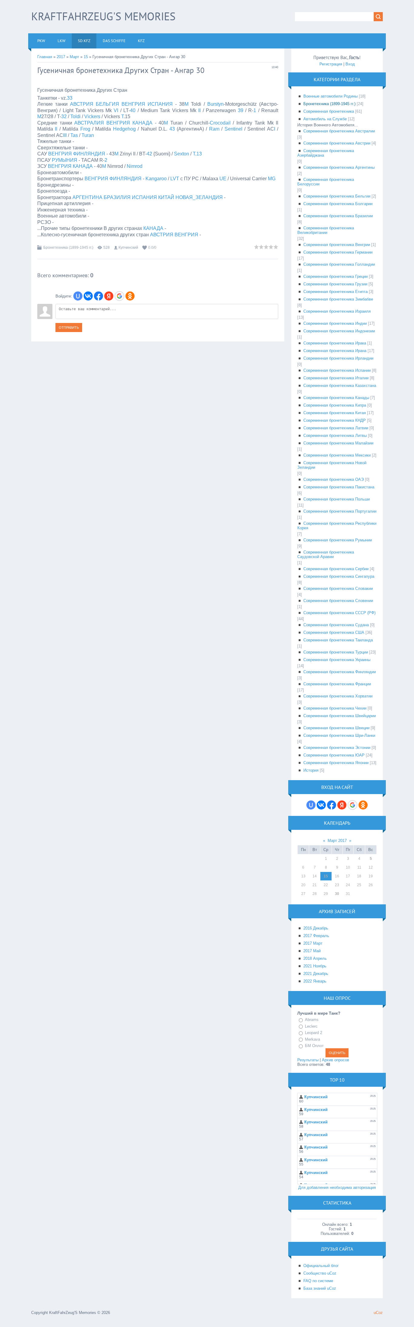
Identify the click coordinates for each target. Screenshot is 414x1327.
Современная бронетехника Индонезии (339, 331)
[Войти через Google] (119, 296)
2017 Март (312, 943)
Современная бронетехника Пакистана (338, 487)
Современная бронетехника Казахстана (339, 385)
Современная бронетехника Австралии (339, 131)
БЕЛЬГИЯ (107, 104)
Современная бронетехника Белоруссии (325, 181)
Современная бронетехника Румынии (337, 540)
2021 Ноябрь (314, 966)
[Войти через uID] (77, 296)
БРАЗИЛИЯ (117, 197)
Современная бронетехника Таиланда (338, 640)
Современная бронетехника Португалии (339, 511)
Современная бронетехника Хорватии (337, 696)
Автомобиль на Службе (325, 119)
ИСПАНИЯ (160, 104)
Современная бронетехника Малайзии (338, 443)
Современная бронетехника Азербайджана (325, 153)
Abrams (312, 1019)
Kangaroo (156, 178)
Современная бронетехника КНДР (334, 420)
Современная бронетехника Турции (335, 652)
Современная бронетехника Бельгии (336, 196)
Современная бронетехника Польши (336, 499)
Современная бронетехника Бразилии (338, 216)
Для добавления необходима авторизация (337, 1187)
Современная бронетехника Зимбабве (338, 299)
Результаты (308, 1060)
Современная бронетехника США (333, 632)
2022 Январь (314, 981)
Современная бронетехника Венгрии (336, 244)
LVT (174, 178)
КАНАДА (142, 122)
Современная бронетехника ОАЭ (333, 479)
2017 (61, 57)
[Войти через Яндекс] (108, 296)
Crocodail (220, 122)
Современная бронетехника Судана (336, 625)
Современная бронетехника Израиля (337, 311)
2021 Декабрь (315, 973)
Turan (88, 135)
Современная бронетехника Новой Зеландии (331, 465)
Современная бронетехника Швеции (336, 728)
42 (149, 153)
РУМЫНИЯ (64, 160)
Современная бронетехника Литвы (335, 435)
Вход (350, 64)
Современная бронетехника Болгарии (337, 203)
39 (240, 110)
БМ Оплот (314, 1045)
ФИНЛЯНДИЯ (89, 153)
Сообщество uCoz (319, 1273)
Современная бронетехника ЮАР (334, 755)
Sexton (181, 153)
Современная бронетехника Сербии (336, 569)
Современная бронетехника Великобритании (325, 230)
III (65, 135)
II (199, 110)
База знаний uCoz (319, 1288)
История (311, 770)
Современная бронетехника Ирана (334, 350)
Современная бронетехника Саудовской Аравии (325, 554)
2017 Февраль (316, 935)
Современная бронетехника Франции (337, 684)
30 (337, 894)
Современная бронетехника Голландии (339, 264)
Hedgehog (124, 128)
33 (69, 98)
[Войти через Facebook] (98, 296)
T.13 (197, 153)
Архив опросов (335, 1060)
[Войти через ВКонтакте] (88, 296)
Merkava (312, 1039)
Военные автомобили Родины (330, 96)
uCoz (378, 1312)
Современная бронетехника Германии (337, 252)
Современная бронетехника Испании (337, 370)
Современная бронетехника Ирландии (338, 358)
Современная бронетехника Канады (336, 397)
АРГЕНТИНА (87, 197)
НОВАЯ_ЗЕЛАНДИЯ (199, 197)
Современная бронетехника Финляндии (339, 672)
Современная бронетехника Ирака (334, 343)
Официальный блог (321, 1265)
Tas (74, 135)
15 (86, 57)
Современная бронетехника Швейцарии (339, 715)
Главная (44, 57)
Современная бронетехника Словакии (338, 588)
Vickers (92, 116)
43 (172, 128)
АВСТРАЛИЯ (89, 122)
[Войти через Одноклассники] (130, 296)
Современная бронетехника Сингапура (338, 576)
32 (64, 116)
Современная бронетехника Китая (334, 413)
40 (132, 110)
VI (116, 110)
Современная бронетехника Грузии (335, 284)
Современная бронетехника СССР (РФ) (339, 612)
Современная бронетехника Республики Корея (336, 525)
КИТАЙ (166, 197)
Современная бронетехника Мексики (337, 455)
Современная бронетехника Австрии (336, 143)
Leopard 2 (313, 1032)
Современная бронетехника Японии (336, 762)
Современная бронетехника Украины (336, 659)
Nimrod (134, 166)
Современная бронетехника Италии (336, 378)
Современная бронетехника (328, 111)
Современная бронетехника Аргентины (339, 167)
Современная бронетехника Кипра (334, 405)
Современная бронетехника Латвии (335, 428)
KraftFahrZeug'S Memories (103, 16)
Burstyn (215, 104)
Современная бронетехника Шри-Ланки (339, 735)
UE (222, 178)
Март (74, 57)
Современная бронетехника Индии (335, 323)
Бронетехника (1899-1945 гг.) (68, 247)
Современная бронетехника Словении (338, 600)
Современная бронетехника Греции (335, 276)
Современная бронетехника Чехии (334, 708)
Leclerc (311, 1026)
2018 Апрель (315, 958)
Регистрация (330, 64)
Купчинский (128, 247)
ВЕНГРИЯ (133, 104)
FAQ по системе (318, 1281)
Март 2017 (337, 840)
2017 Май (312, 951)
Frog (85, 128)
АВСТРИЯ (81, 104)
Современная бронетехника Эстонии (336, 747)
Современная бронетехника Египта (335, 291)
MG (271, 178)
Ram (214, 128)
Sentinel (233, 128)
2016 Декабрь (315, 928)
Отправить (69, 327)
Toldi (75, 116)
